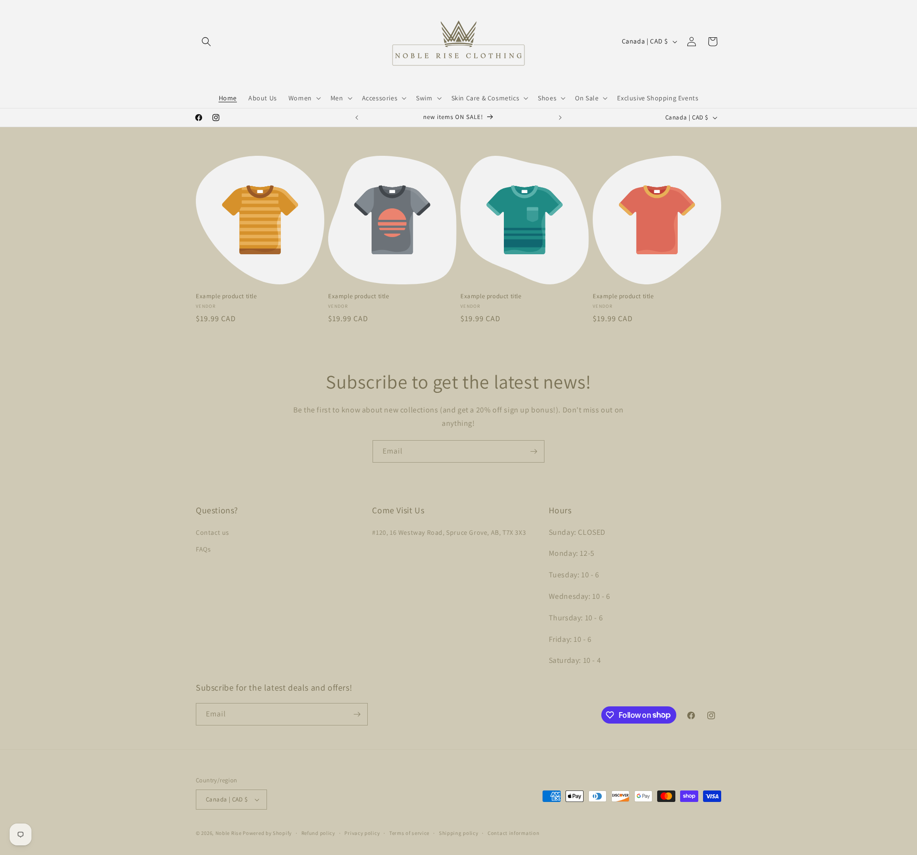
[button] (206, 41)
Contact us (212, 532)
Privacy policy (362, 833)
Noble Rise (228, 833)
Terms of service (409, 833)
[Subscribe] (533, 451)
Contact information (513, 833)
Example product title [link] (226, 296)
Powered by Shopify (267, 833)
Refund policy (318, 833)
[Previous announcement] (356, 117)
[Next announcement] (560, 117)
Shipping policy (459, 833)
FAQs (203, 549)
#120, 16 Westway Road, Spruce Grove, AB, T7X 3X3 (449, 532)
